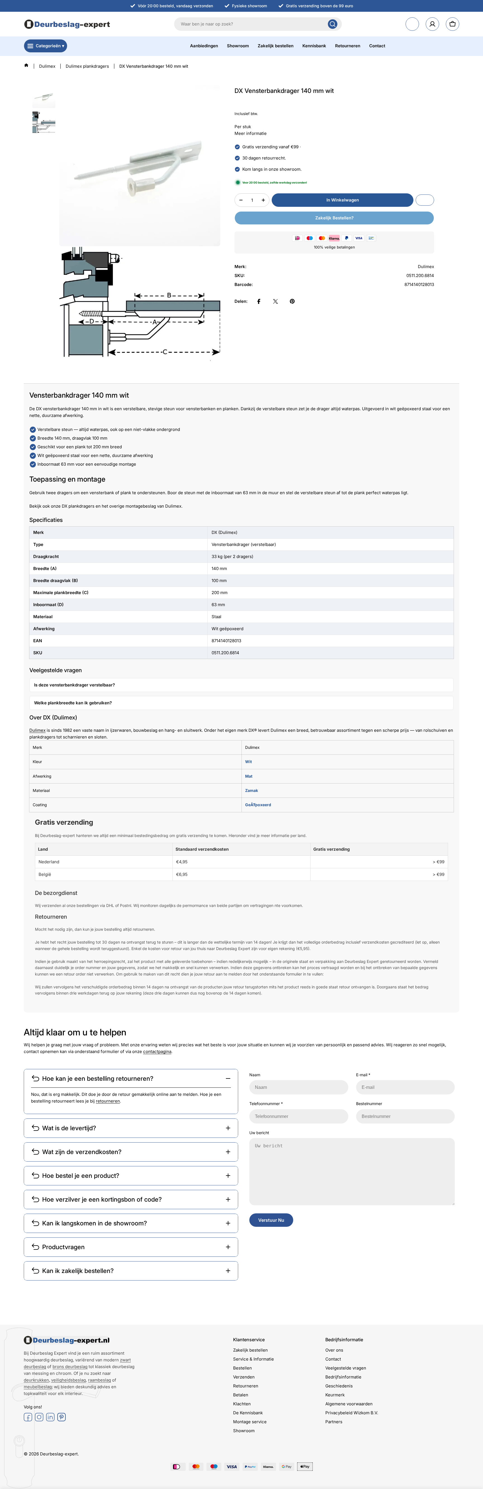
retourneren (108, 1101)
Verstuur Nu (271, 1220)
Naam (254, 1074)
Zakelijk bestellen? (334, 218)
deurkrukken (36, 1380)
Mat (248, 776)
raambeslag (99, 1380)
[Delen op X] (275, 301)
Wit (248, 761)
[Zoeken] (332, 24)
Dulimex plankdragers (87, 66)
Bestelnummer (369, 1103)
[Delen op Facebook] (259, 301)
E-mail (363, 1074)
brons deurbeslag (70, 1366)
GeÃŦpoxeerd (258, 804)
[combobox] (258, 24)
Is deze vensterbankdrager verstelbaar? (74, 685)
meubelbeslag (38, 1386)
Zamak (251, 790)
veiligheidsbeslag (68, 1380)
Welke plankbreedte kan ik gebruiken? (73, 702)
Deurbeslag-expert (59, 1454)
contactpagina (157, 1051)
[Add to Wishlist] (425, 200)
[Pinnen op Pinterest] (292, 301)
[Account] (432, 24)
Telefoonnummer (266, 1103)
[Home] (26, 65)
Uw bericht (259, 1132)
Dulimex (47, 66)
